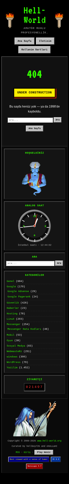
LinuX (10, 319)
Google (11, 286)
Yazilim (12, 367)
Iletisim (45, 41)
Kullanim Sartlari (34, 49)
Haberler (13, 308)
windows (12, 356)
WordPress (14, 362)
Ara (58, 120)
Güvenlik (13, 302)
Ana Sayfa (24, 41)
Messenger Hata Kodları (24, 329)
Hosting (12, 313)
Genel (10, 281)
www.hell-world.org (49, 441)
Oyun (10, 340)
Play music (44, 452)
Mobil (10, 335)
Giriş (27, 452)
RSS (18, 452)
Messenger (14, 324)
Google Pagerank (18, 296)
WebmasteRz (14, 351)
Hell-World (35, 15)
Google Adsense (18, 291)
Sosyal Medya (16, 345)
